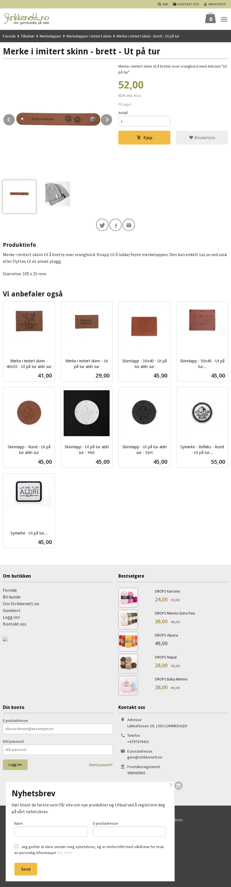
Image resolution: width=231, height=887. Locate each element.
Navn (18, 823)
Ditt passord (13, 741)
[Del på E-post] (129, 225)
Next (112, 119)
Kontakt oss (14, 624)
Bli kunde (12, 597)
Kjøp (147, 137)
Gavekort (12, 610)
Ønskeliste (204, 137)
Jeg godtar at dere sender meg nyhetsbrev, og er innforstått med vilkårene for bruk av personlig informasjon (89, 849)
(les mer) (64, 852)
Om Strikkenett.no (21, 603)
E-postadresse (15, 720)
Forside (9, 36)
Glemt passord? (101, 764)
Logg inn (11, 617)
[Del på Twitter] (102, 225)
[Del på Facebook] (115, 225)
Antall (123, 112)
